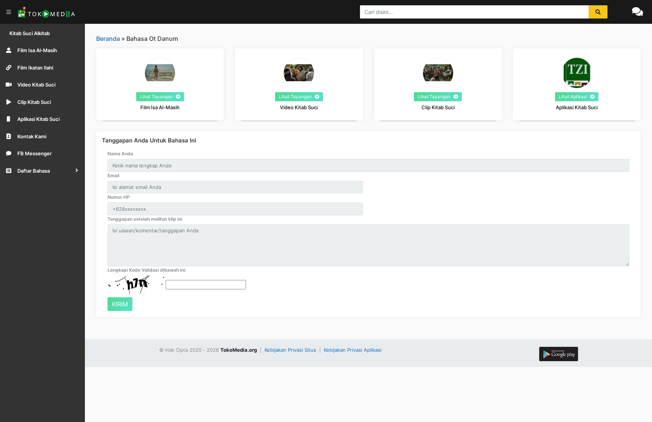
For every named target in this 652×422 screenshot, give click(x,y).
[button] (42, 170)
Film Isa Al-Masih (160, 107)
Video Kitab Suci (299, 107)
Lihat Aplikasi (573, 96)
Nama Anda (120, 153)
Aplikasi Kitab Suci (577, 107)
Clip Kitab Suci (438, 107)
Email (113, 175)
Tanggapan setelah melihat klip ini (145, 219)
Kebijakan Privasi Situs (291, 350)
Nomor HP (119, 197)
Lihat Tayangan (157, 96)
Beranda (108, 38)
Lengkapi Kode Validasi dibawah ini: (147, 270)
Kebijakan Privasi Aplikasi (352, 350)
